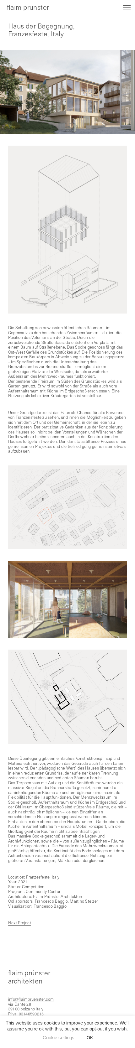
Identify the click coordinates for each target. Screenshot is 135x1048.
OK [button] (90, 1037)
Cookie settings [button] (58, 1037)
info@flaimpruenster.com (31, 999)
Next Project (19, 923)
